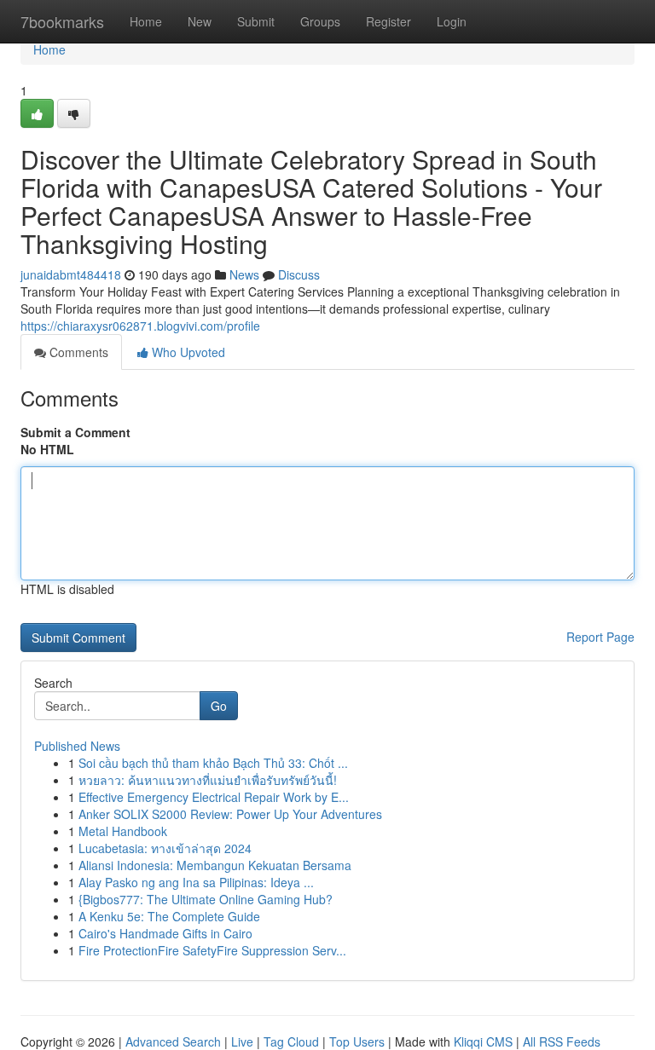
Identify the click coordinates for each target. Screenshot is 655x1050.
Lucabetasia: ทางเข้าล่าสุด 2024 (165, 848)
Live (242, 1041)
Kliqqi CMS (483, 1041)
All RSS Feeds (561, 1041)
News (244, 274)
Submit (256, 21)
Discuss (299, 274)
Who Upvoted (186, 352)
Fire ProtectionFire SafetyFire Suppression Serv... (212, 950)
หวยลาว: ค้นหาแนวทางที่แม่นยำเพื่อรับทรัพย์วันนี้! (207, 779)
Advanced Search (173, 1041)
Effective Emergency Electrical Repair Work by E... (213, 796)
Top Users (357, 1041)
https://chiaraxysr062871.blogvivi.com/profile (140, 325)
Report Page (600, 636)
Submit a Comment (75, 432)
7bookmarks (62, 21)
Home (146, 21)
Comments (77, 352)
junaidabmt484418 (70, 274)
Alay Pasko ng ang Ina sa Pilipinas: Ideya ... (196, 882)
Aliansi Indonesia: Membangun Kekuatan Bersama (214, 865)
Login (452, 21)
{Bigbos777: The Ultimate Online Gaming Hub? (205, 899)
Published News (77, 745)
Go (219, 705)
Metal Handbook (122, 830)
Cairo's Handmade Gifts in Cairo (165, 933)
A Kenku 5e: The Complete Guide (169, 916)
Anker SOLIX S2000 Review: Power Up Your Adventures (230, 813)
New (200, 21)
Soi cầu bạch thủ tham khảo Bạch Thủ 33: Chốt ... (213, 762)
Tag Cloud (291, 1041)
